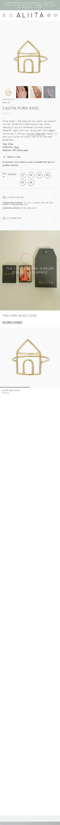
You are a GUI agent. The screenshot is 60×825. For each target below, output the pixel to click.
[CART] (55, 15)
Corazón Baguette (36, 133)
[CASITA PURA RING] (30, 357)
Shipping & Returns (15, 197)
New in (6, 103)
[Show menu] (4, 15)
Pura (16, 147)
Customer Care (14, 218)
